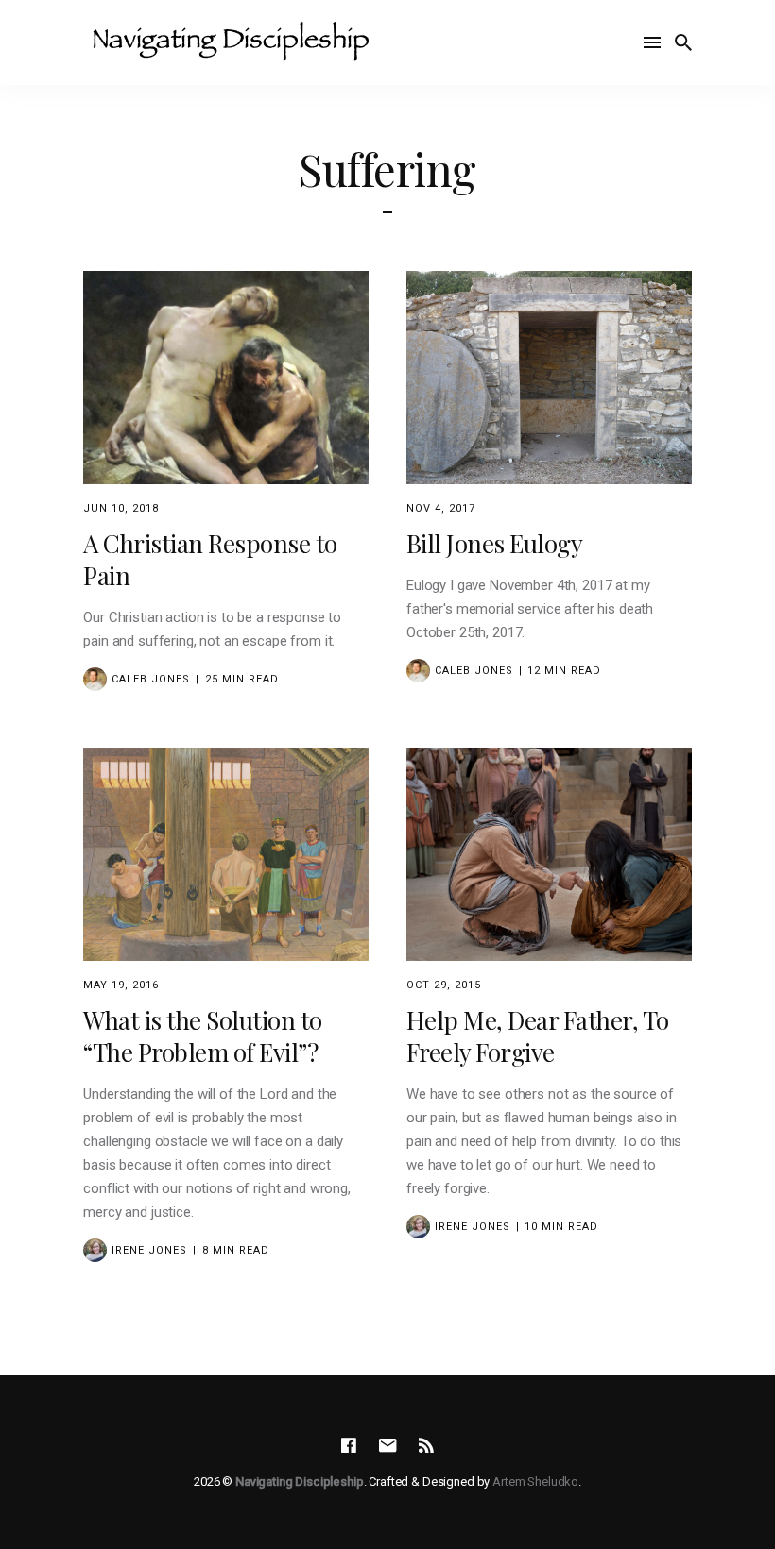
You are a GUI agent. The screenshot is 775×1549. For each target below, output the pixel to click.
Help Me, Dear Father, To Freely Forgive (537, 1036)
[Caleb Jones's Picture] (95, 679)
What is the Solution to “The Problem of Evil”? (202, 1036)
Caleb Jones (151, 679)
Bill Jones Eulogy (494, 543)
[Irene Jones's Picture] (95, 1250)
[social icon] (348, 1446)
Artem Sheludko (535, 1481)
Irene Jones (149, 1250)
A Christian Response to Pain (210, 559)
